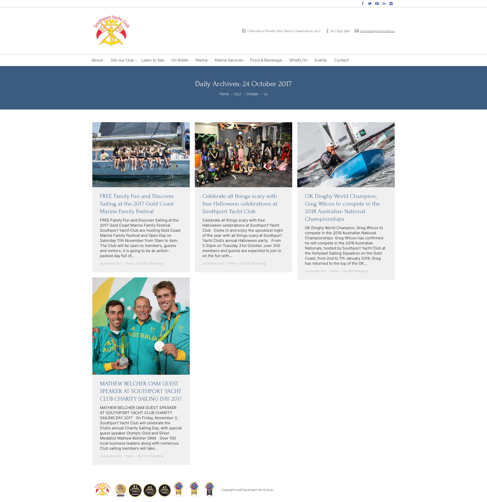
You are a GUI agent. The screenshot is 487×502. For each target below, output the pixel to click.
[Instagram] (391, 4)
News (130, 263)
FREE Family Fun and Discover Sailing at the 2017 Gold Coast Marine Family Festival (137, 204)
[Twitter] (370, 4)
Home (224, 94)
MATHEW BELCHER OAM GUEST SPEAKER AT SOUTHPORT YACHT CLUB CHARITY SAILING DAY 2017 (141, 391)
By (150, 263)
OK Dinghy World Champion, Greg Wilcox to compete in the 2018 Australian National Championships (342, 207)
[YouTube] (377, 4)
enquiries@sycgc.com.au (377, 31)
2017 (237, 94)
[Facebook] (363, 4)
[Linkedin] (384, 4)
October (252, 94)
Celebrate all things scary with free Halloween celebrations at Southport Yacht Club (239, 204)
